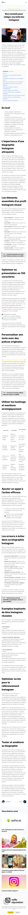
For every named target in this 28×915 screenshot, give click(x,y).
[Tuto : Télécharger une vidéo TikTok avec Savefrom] (14, 820)
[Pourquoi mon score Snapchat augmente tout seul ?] (14, 841)
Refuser (17, 912)
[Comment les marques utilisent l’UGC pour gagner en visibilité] (14, 861)
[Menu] (25, 2)
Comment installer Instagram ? (10, 890)
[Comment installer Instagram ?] (14, 882)
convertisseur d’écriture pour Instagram (13, 360)
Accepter (11, 912)
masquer (11, 71)
